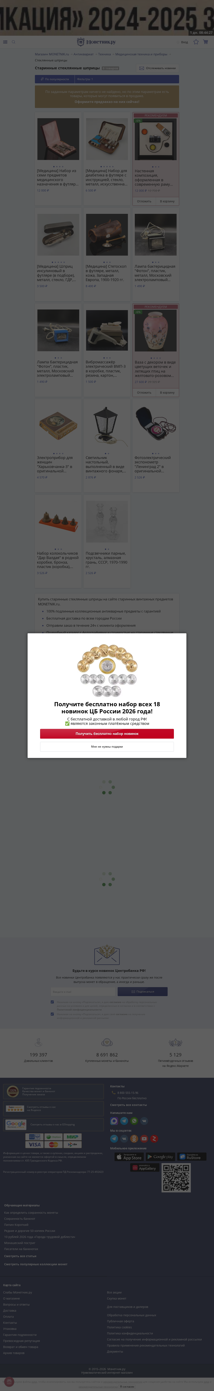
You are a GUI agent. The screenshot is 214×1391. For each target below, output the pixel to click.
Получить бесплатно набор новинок (107, 734)
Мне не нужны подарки (107, 746)
